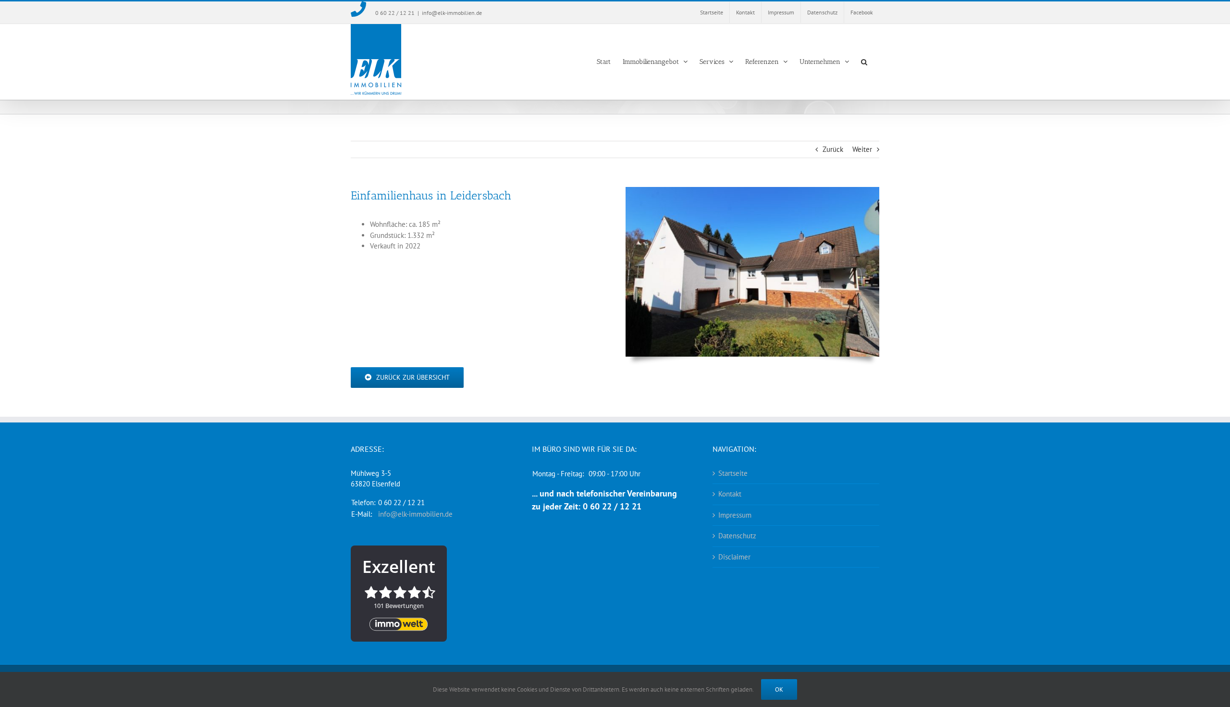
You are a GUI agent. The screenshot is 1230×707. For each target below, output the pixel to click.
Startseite (733, 473)
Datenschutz (737, 535)
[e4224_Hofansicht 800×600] (752, 190)
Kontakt (729, 493)
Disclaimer (734, 556)
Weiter (862, 149)
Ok (779, 689)
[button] (864, 61)
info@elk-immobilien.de (452, 12)
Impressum (734, 515)
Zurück (833, 149)
